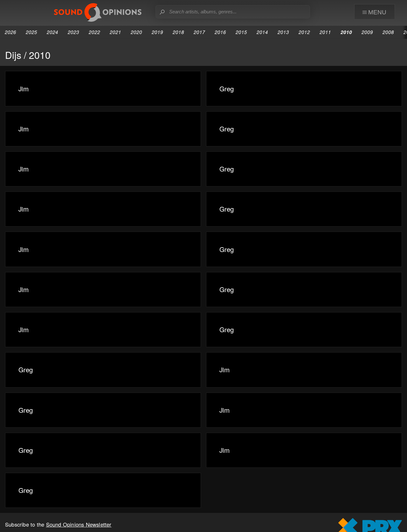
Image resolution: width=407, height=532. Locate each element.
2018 (178, 32)
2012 (304, 32)
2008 (388, 32)
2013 (283, 32)
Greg (226, 88)
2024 (52, 32)
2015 (241, 32)
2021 (115, 32)
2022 (94, 32)
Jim (23, 88)
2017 (199, 32)
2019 (157, 32)
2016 (220, 32)
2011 (325, 32)
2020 (136, 32)
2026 (10, 32)
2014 (262, 32)
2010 (346, 32)
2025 (31, 32)
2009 (367, 32)
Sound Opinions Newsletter (79, 524)
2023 (73, 32)
